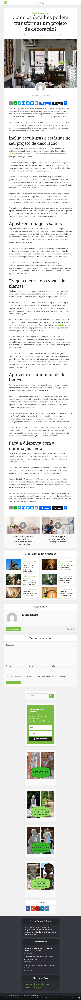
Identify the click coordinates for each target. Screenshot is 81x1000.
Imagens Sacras (28, 563)
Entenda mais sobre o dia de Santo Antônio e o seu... (65, 567)
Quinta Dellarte (9, 995)
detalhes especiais (41, 116)
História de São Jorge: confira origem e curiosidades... (28, 568)
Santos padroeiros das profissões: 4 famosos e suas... (65, 580)
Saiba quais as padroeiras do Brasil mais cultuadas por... (30, 593)
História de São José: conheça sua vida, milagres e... (29, 582)
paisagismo (39, 988)
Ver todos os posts (13, 629)
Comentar (32, 35)
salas (47, 211)
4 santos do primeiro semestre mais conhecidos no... (65, 594)
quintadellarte (44, 35)
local (41, 430)
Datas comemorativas (40, 13)
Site (53, 666)
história (47, 984)
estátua (12, 154)
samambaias (59, 325)
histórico (28, 988)
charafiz (39, 984)
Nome (9, 666)
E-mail (32, 666)
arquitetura (29, 984)
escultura (30, 216)
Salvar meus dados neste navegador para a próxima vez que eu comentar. (38, 676)
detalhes (31, 493)
